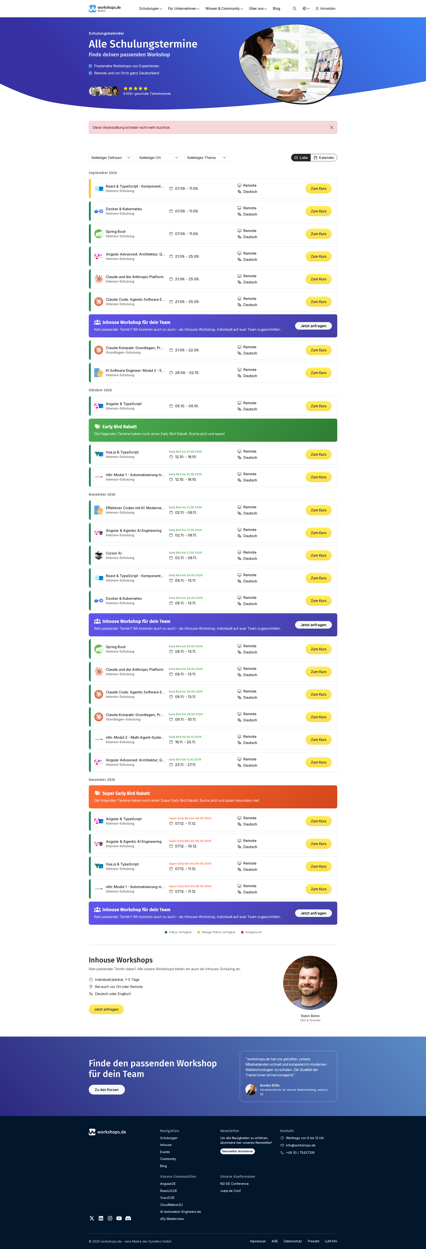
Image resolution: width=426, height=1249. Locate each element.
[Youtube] (119, 1218)
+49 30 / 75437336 (300, 1152)
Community (168, 1159)
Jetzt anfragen (313, 326)
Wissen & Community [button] (222, 8)
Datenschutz (293, 1241)
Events (165, 1152)
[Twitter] (92, 1218)
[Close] (331, 127)
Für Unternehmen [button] (182, 8)
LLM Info (331, 1241)
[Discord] (128, 1218)
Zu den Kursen (107, 1089)
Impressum (258, 1241)
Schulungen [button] (149, 8)
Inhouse (166, 1145)
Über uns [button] (256, 8)
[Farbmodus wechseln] (306, 8)
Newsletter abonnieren (237, 1151)
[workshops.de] (105, 8)
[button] (294, 8)
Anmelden (327, 8)
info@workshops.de (301, 1145)
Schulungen (169, 1138)
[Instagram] (110, 1218)
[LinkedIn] (101, 1218)
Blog (276, 8)
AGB (275, 1241)
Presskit (313, 1241)
